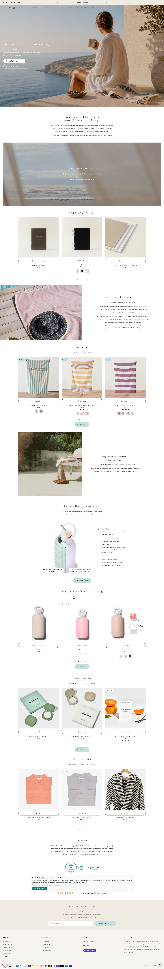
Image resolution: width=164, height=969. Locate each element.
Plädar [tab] (92, 764)
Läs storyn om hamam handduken (123, 327)
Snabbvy (82, 260)
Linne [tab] (89, 352)
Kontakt (5, 957)
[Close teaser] (10, 966)
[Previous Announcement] (57, 2)
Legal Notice (6, 953)
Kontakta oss (47, 950)
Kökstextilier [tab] (84, 764)
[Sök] (152, 8)
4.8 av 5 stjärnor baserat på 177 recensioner (91, 893)
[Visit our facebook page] (3, 2)
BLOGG (91, 8)
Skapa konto (46, 944)
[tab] (77, 279)
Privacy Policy (7, 950)
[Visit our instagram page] (6, 2)
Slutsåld (82, 645)
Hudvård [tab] (92, 683)
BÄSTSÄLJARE (44, 8)
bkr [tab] (74, 597)
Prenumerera (105, 923)
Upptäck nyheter (14, 61)
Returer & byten (7, 944)
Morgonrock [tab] (73, 764)
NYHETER (55, 8)
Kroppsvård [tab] (83, 683)
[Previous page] (18, 248)
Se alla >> (82, 424)
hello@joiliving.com (15, 2)
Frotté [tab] (83, 352)
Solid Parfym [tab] (73, 683)
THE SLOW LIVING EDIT (28, 8)
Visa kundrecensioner (39, 888)
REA (77, 8)
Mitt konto (46, 941)
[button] (4, 964)
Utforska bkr (82, 580)
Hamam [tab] (75, 352)
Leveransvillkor (7, 941)
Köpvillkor (46, 947)
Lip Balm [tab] (81, 597)
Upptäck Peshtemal (15, 66)
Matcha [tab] (88, 597)
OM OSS (84, 8)
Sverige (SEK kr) (142, 8)
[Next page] (145, 248)
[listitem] (82, 2)
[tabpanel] (82, 388)
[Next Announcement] (106, 2)
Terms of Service (8, 947)
